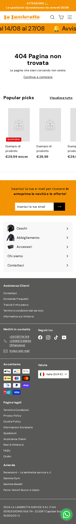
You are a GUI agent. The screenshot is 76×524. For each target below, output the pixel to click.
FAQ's (7, 450)
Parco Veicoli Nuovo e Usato (21, 490)
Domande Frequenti (15, 299)
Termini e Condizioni (16, 410)
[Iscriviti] (59, 207)
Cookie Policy (12, 421)
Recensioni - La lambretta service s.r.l (27, 472)
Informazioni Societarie (18, 427)
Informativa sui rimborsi (18, 316)
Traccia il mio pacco (16, 304)
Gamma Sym (11, 478)
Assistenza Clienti (14, 439)
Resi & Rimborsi (13, 444)
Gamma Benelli (12, 484)
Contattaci (10, 293)
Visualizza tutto (61, 98)
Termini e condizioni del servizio (23, 310)
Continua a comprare (38, 77)
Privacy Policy (12, 415)
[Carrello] (61, 17)
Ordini (7, 456)
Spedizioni (10, 433)
